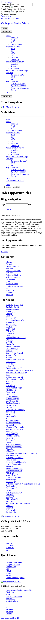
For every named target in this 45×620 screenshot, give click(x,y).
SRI (12, 79)
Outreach (10, 392)
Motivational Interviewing (17, 429)
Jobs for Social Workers (15, 181)
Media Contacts (12, 601)
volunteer (9, 295)
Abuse (9, 449)
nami (9, 418)
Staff (12, 42)
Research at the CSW (19, 161)
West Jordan (12, 455)
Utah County (12, 349)
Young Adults (12, 357)
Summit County (13, 309)
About (8, 36)
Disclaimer (10, 592)
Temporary (10, 290)
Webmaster (10, 548)
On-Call (10, 425)
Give (7, 92)
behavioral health (13, 423)
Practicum (14, 57)
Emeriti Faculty (16, 44)
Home (8, 119)
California (11, 362)
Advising (14, 64)
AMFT (10, 473)
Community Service (15, 320)
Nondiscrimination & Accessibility (19, 590)
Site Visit (10, 501)
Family (10, 344)
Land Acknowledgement (15, 578)
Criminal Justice (13, 477)
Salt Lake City (12, 307)
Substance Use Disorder (16, 373)
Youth (10, 316)
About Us (14, 38)
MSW (13, 53)
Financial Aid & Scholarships (17, 70)
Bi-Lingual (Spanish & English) (19, 370)
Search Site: (5, 4)
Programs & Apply (13, 46)
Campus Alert (6, 16)
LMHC (10, 335)
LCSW (10, 329)
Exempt (9, 264)
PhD (12, 55)
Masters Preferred (14, 471)
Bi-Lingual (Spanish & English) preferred (23, 484)
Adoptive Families (14, 447)
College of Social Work (15, 23)
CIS (7, 569)
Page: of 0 (16, 205)
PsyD (9, 364)
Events (13, 90)
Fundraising (11, 479)
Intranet (9, 575)
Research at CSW (17, 75)
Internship (11, 466)
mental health (12, 421)
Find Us (9, 543)
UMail (8, 571)
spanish (8, 281)
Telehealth (11, 440)
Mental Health (12, 475)
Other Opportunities (13, 271)
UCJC (13, 77)
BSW (13, 49)
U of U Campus (13, 464)
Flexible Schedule (12, 266)
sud (7, 288)
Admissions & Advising (15, 62)
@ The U (9, 573)
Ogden (10, 508)
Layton (10, 442)
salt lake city (10, 279)
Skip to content (6, 2)
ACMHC (11, 405)
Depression (11, 488)
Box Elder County (14, 445)
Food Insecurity (13, 436)
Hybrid (10, 366)
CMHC (10, 331)
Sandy (9, 383)
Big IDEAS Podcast (18, 86)
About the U (10, 599)
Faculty (13, 40)
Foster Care (11, 325)
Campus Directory (13, 565)
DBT (9, 407)
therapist (10, 412)
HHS (13, 51)
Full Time (9, 268)
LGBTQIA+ (12, 497)
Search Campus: (7, 9)
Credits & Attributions (14, 597)
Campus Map (11, 567)
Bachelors (11, 490)
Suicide (10, 506)
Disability (11, 390)
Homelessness (12, 460)
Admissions (15, 68)
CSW (10, 333)
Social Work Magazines (20, 88)
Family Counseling (14, 346)
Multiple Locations (14, 377)
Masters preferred (14, 493)
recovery (10, 414)
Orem (9, 438)
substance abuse (12, 284)
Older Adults (12, 499)
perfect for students (13, 277)
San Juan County (13, 403)
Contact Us (10, 545)
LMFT (10, 340)
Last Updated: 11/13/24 (10, 618)
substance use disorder (14, 286)
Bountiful (11, 482)
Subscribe (4, 252)
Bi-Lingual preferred (15, 458)
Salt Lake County (14, 305)
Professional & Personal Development (21, 453)
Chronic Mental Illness (16, 462)
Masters (10, 386)
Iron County (12, 401)
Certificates (15, 60)
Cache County (12, 397)
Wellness (10, 451)
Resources (14, 66)
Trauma (10, 311)
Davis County (12, 394)
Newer (8, 209)
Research (9, 73)
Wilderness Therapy (15, 427)
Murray (10, 381)
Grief (9, 314)
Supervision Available (16, 338)
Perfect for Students (13, 275)
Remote (10, 495)
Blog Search (5, 215)
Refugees (10, 510)
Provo (9, 351)
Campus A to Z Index (14, 562)
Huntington (11, 431)
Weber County (12, 399)
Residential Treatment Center (18, 503)
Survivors (11, 512)
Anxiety (10, 486)
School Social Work (15, 353)
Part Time (9, 273)
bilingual (9, 262)
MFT (9, 342)
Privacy (9, 594)
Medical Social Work (15, 359)
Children (11, 318)
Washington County (15, 379)
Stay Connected (12, 81)
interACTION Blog (18, 84)
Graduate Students (14, 388)
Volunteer (9, 292)
